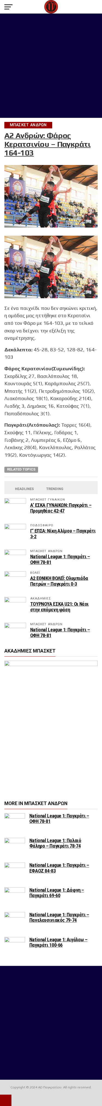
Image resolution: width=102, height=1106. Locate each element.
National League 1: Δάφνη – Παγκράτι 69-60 (56, 892)
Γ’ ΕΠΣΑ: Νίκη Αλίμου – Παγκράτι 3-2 (63, 533)
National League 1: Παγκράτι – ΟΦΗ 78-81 (60, 559)
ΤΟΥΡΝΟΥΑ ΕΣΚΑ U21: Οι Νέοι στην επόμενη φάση (59, 606)
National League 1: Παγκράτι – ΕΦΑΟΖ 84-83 (59, 867)
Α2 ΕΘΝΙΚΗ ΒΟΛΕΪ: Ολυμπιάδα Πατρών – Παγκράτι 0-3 (59, 580)
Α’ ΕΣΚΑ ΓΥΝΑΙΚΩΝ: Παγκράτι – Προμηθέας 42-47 (61, 507)
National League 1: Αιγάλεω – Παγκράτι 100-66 (58, 942)
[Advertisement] (51, 65)
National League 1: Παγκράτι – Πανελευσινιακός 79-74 (59, 917)
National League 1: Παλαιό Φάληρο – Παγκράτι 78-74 (55, 843)
